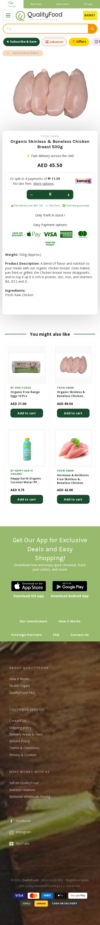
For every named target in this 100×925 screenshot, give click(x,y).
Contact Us (80, 635)
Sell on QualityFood (24, 783)
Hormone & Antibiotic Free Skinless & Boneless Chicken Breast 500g (73, 478)
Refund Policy (19, 741)
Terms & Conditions (24, 748)
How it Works (70, 621)
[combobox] (45, 28)
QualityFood (30, 880)
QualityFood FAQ (22, 692)
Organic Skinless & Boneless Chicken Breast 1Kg (71, 394)
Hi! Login (88, 4)
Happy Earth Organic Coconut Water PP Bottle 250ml (25, 481)
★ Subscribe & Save (22, 41)
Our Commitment (34, 621)
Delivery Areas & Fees (26, 734)
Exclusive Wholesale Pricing (29, 796)
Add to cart (26, 413)
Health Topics (19, 685)
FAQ (56, 635)
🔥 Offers (79, 41)
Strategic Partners (26, 635)
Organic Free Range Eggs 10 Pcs (25, 394)
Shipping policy (20, 727)
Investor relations (22, 790)
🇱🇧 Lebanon (54, 42)
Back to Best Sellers (25, 53)
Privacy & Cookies (23, 755)
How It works (62, 4)
